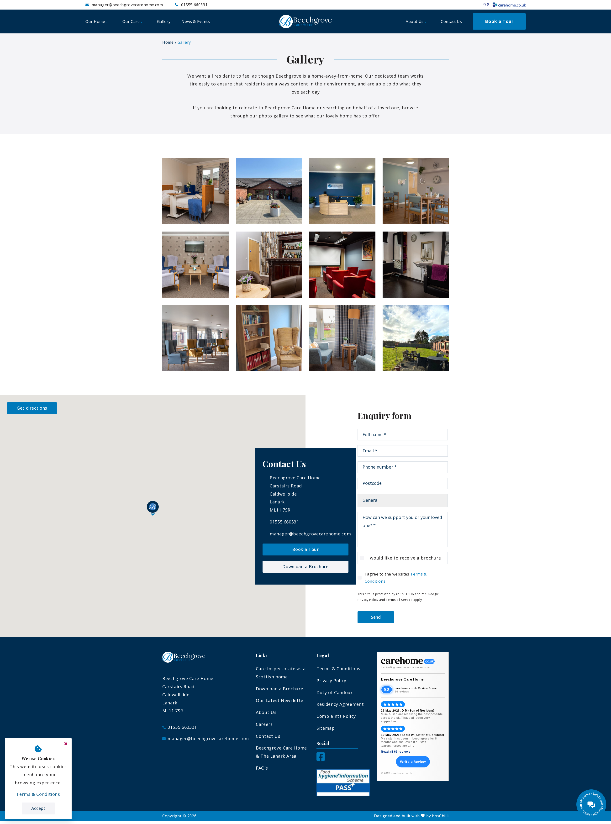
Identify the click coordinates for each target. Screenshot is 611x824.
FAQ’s (262, 768)
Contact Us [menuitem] (451, 21)
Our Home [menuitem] (95, 21)
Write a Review (413, 761)
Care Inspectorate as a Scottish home (281, 673)
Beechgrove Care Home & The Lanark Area (281, 752)
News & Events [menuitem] (195, 21)
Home (168, 42)
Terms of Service (399, 599)
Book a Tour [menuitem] (499, 21)
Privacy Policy (368, 599)
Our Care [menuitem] (131, 21)
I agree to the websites (396, 577)
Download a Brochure (305, 566)
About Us (266, 712)
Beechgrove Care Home (402, 679)
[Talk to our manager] (591, 804)
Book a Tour (305, 549)
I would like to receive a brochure (404, 558)
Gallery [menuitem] (163, 21)
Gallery (184, 42)
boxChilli (440, 816)
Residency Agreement (340, 704)
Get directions (32, 408)
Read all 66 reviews (395, 751)
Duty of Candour (334, 692)
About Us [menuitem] (415, 21)
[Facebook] (320, 759)
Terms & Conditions (338, 668)
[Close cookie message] (66, 743)
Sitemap (325, 728)
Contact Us (268, 736)
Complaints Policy (336, 716)
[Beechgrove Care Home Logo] (305, 21)
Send (376, 617)
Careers (264, 724)
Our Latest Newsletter (280, 700)
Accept (38, 808)
